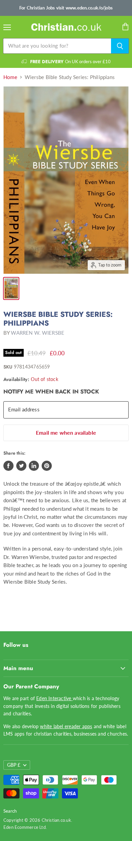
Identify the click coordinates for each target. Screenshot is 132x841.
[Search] (120, 46)
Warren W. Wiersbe (37, 333)
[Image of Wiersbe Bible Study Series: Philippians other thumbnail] (11, 288)
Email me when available (66, 432)
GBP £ (13, 765)
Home (10, 77)
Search (10, 811)
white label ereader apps (66, 726)
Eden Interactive (54, 698)
